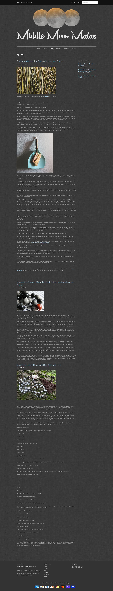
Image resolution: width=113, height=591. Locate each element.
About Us (58, 48)
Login (18, 2)
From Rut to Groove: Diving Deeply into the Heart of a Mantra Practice (45, 283)
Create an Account (27, 2)
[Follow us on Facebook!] (73, 567)
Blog (52, 48)
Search (74, 48)
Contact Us (66, 48)
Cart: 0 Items (76, 2)
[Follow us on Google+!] (79, 567)
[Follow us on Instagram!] (82, 567)
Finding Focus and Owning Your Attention (39, 242)
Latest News (20, 564)
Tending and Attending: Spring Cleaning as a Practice (40, 61)
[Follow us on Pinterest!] (76, 567)
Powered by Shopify (64, 583)
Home (38, 48)
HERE (46, 96)
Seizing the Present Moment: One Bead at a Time (39, 365)
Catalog (45, 48)
